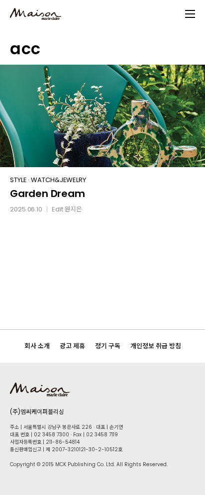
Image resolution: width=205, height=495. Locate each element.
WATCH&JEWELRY (58, 180)
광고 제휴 (72, 346)
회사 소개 (37, 346)
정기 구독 (107, 346)
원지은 (73, 209)
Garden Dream (47, 193)
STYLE (18, 180)
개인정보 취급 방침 (155, 346)
